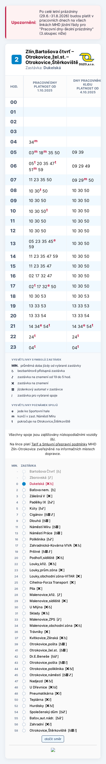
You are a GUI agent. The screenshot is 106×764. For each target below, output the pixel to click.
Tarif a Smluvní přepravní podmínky (59, 444)
